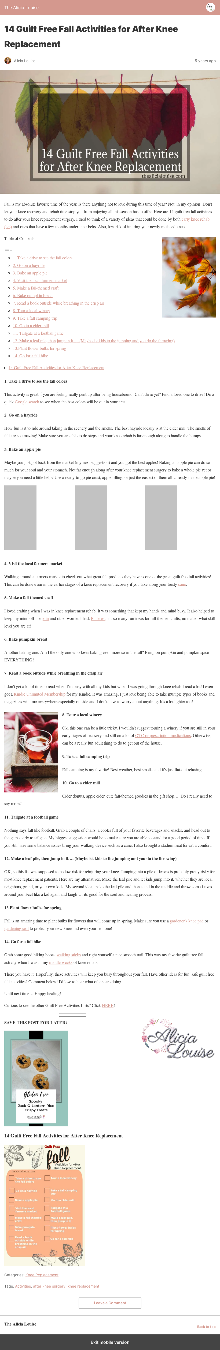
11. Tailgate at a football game (38, 333)
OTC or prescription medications (163, 735)
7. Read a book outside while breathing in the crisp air (58, 303)
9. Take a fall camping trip (35, 318)
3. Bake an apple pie (30, 273)
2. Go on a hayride (29, 265)
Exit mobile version (110, 1342)
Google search (27, 401)
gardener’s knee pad (187, 921)
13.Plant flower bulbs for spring (39, 348)
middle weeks (60, 962)
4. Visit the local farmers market (40, 280)
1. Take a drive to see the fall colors (42, 257)
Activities (23, 1286)
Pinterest (98, 618)
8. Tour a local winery (31, 310)
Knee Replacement (41, 1275)
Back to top (206, 1327)
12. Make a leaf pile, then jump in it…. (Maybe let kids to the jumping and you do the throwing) (94, 340)
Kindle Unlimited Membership (39, 694)
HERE (107, 1005)
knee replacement (83, 1286)
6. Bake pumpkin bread (33, 295)
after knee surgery (49, 1286)
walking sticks (69, 954)
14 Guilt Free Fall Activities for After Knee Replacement (56, 367)
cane (182, 584)
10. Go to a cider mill (31, 325)
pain (45, 618)
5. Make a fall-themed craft (35, 288)
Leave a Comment (110, 1302)
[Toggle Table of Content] (8, 250)
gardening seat (16, 928)
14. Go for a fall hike (30, 355)
